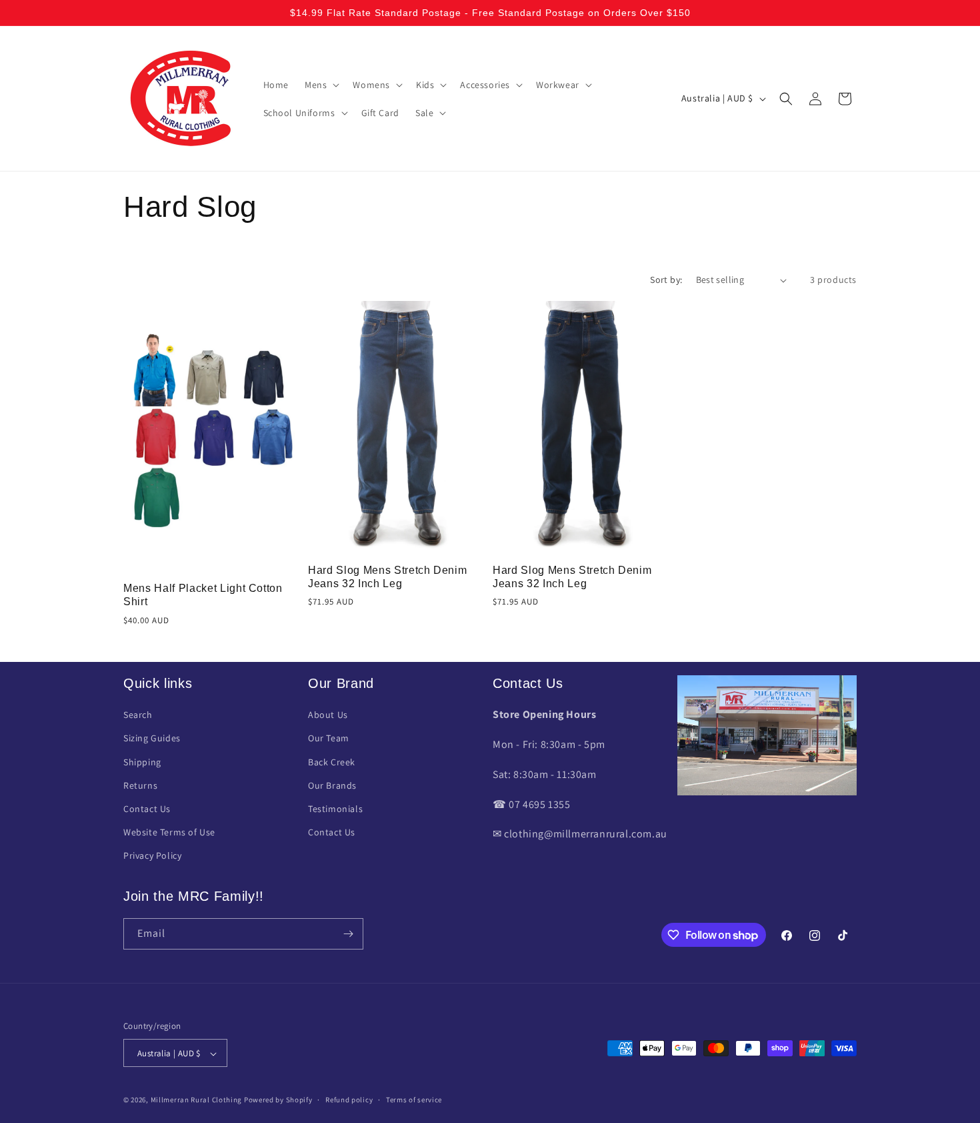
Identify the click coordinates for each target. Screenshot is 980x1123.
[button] (321, 85)
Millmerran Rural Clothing (197, 1100)
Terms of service (414, 1099)
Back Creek (331, 762)
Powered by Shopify (278, 1100)
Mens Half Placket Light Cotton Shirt (203, 595)
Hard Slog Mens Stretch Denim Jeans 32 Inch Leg (387, 577)
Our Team (328, 739)
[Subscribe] (348, 934)
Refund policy (349, 1099)
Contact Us (147, 809)
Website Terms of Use (169, 833)
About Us (328, 715)
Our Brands (332, 785)
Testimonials (335, 809)
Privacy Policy (152, 856)
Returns (140, 785)
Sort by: (666, 280)
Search (138, 715)
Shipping (142, 762)
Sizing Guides (152, 739)
